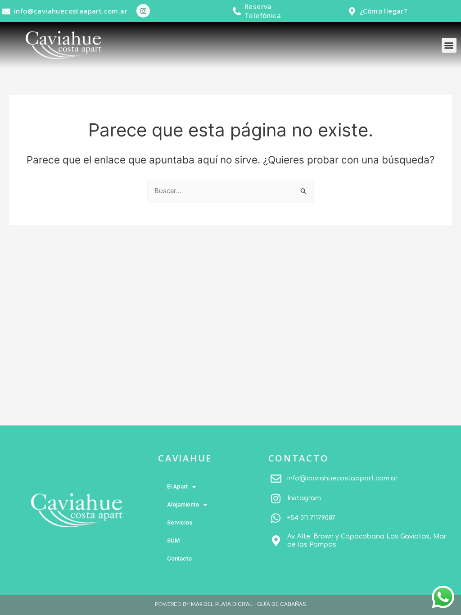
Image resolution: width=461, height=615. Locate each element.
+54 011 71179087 (311, 518)
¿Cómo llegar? (383, 10)
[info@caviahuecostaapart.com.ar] (6, 11)
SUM (173, 540)
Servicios (179, 522)
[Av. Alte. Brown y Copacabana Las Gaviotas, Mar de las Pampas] (276, 540)
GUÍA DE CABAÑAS (281, 604)
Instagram (304, 498)
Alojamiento (183, 504)
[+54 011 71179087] (276, 518)
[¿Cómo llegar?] (352, 11)
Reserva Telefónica (262, 11)
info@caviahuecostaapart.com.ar (70, 10)
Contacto (179, 558)
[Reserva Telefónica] (237, 11)
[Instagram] (276, 498)
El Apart (177, 486)
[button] (449, 45)
